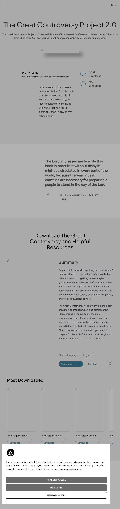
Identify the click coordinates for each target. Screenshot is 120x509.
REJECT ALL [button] (56, 487)
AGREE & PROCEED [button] (56, 479)
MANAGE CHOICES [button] (56, 495)
